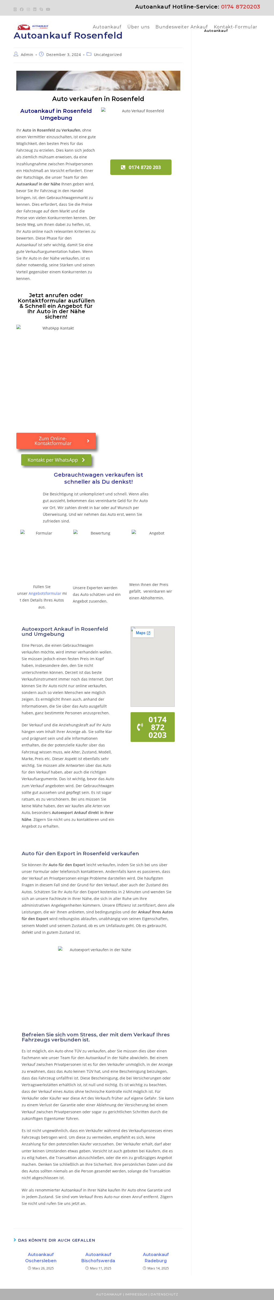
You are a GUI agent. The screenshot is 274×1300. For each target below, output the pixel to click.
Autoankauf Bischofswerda (98, 1257)
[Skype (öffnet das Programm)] (41, 9)
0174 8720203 (240, 6)
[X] (16, 9)
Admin (27, 54)
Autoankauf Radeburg (156, 1257)
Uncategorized (108, 54)
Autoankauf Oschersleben (40, 1257)
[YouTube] (48, 9)
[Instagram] (28, 9)
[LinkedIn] (35, 9)
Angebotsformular (45, 593)
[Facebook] (21, 9)
